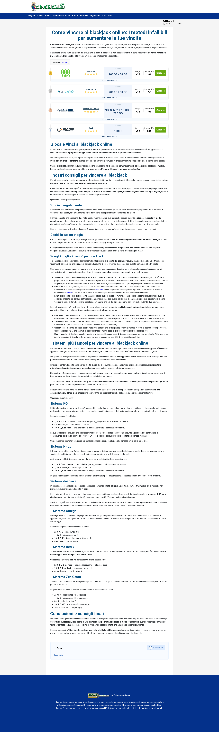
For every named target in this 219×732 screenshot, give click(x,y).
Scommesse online (61, 15)
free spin (99, 289)
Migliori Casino (35, 15)
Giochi (75, 15)
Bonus (48, 15)
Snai (91, 128)
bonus (69, 293)
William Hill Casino (91, 109)
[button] (109, 80)
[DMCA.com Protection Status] (104, 695)
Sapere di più (59, 655)
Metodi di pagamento (90, 15)
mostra (65, 62)
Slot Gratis (107, 15)
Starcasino (91, 89)
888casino (91, 71)
